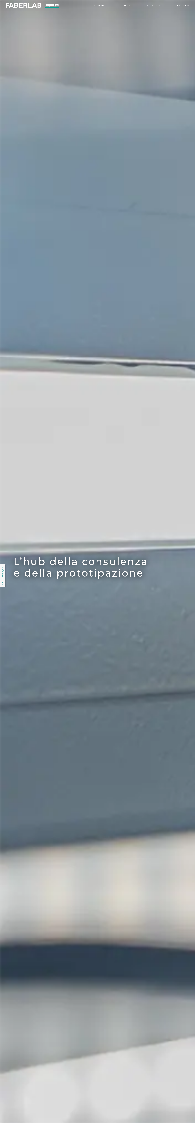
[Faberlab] (32, 7)
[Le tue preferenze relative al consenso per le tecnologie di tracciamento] (2, 575)
